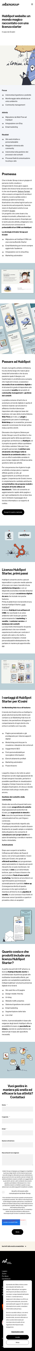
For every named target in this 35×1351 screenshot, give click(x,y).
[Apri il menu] (32, 4)
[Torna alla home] (10, 4)
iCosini (12, 211)
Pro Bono (5, 1276)
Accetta (17, 1337)
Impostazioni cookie (17, 1332)
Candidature (6, 1279)
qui (3, 646)
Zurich (4, 1274)
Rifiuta (17, 1342)
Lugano (4, 1271)
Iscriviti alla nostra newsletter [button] (13, 1246)
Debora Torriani (24, 191)
